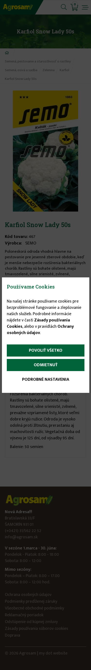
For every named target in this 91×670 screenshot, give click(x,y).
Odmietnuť (46, 365)
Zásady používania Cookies (38, 323)
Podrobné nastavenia (45, 379)
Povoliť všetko (45, 350)
